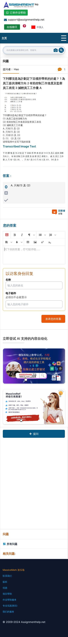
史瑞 (60, 213)
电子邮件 (11, 293)
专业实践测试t (10, 605)
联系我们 (7, 575)
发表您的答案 (53, 318)
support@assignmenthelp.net (26, 19)
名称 (8, 279)
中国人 (40, 27)
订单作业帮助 (18, 12)
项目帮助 (7, 593)
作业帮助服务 (10, 599)
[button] (6, 235)
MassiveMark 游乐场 (13, 569)
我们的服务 (8, 611)
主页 (4, 38)
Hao (16, 69)
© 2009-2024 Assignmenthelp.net (24, 622)
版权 (5, 581)
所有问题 (12, 544)
